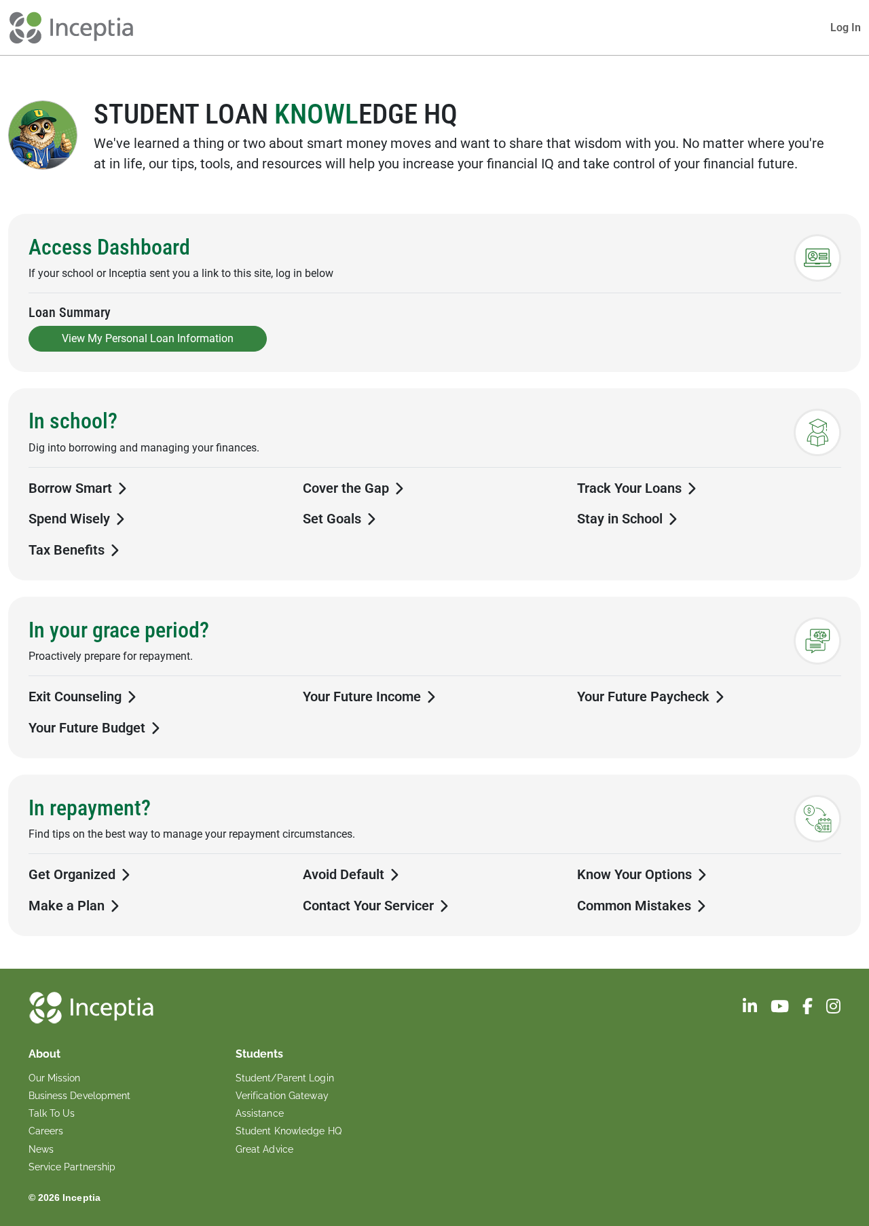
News (41, 1149)
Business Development (80, 1095)
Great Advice (264, 1149)
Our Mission (55, 1078)
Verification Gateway (282, 1095)
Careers (46, 1131)
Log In (845, 27)
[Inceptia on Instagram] (833, 1008)
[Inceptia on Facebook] (808, 1008)
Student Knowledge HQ (288, 1131)
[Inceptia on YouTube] (781, 1008)
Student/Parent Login (285, 1078)
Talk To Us (52, 1113)
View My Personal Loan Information (148, 338)
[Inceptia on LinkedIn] (751, 1008)
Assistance (260, 1113)
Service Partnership (72, 1167)
